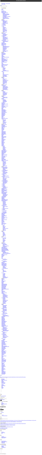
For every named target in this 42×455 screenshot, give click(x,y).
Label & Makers (3, 368)
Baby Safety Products (5, 23)
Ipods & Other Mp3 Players (5, 199)
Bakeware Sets (3, 316)
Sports (2, 222)
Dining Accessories (5, 313)
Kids (2, 404)
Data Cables (3, 157)
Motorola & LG (4, 147)
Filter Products (1, 409)
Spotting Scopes (5, 204)
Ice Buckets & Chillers (5, 300)
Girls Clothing (4, 238)
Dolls (3, 26)
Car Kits (2, 155)
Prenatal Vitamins (4, 131)
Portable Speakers (4, 196)
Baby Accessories (4, 44)
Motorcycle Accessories (4, 254)
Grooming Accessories (5, 89)
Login (2, 4)
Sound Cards (4, 164)
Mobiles (3, 135)
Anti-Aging (3, 98)
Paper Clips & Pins (4, 361)
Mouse (3, 185)
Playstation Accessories (4, 189)
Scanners (4, 171)
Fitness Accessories (5, 268)
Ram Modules (4, 162)
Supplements (3, 114)
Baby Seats (4, 29)
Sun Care (3, 107)
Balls (3, 270)
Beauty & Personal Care (4, 65)
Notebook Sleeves (5, 182)
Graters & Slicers (3, 322)
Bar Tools (4, 302)
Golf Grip (4, 275)
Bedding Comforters (5, 328)
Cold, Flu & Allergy (4, 111)
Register (4, 4)
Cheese (4, 245)
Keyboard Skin (4, 179)
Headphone (3, 198)
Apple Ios (3, 141)
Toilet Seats (4, 337)
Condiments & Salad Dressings (5, 250)
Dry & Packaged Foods (4, 248)
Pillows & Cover (5, 329)
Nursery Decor (4, 51)
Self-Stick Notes (3, 369)
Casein (3, 121)
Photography (3, 214)
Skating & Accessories (4, 285)
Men (2, 224)
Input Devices (3, 176)
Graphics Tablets (5, 178)
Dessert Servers (5, 310)
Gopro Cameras (4, 211)
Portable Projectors (5, 172)
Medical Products (4, 133)
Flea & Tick (3, 262)
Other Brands (4, 149)
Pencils (2, 356)
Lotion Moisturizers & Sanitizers (6, 16)
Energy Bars (3, 128)
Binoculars (4, 201)
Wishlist (2, 384)
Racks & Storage (5, 301)
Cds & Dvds (3, 221)
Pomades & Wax (5, 82)
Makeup (2, 71)
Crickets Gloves (5, 271)
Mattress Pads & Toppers (6, 330)
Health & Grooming (5, 15)
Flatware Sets (4, 306)
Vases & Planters (4, 344)
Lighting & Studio (3, 213)
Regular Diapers (5, 35)
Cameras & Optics (4, 139)
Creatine (2, 127)
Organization (3, 56)
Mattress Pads (4, 21)
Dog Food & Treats (5, 259)
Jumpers (4, 28)
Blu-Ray (2, 256)
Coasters (4, 299)
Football (2, 279)
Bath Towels (3, 340)
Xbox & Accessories (4, 190)
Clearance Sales (3, 385)
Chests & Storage (5, 305)
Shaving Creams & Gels (5, 87)
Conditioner (4, 68)
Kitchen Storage (3, 291)
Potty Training (4, 39)
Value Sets (4, 95)
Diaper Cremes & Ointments (6, 14)
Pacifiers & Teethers (5, 38)
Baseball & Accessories (4, 284)
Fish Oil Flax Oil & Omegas (5, 118)
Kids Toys (3, 45)
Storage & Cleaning (4, 348)
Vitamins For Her (4, 112)
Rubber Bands (3, 362)
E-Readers (3, 144)
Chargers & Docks (4, 159)
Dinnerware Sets (5, 312)
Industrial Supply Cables (5, 252)
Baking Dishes (3, 319)
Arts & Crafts (3, 52)
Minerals (3, 116)
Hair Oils (4, 69)
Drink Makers (4, 303)
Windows (3, 145)
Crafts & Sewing (3, 53)
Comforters (3, 326)
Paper (2, 63)
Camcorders (3, 140)
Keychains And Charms (5, 228)
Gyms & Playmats (5, 30)
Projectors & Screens (5, 194)
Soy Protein (4, 122)
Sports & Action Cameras (4, 217)
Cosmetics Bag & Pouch (5, 74)
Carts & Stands (3, 365)
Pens (2, 355)
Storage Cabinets (4, 366)
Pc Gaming (3, 191)
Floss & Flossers (5, 101)
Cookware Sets (4, 294)
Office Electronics (4, 353)
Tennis (2, 280)
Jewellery (4, 227)
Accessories (4, 173)
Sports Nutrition (3, 109)
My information (3, 432)
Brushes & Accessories (5, 80)
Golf (2, 272)
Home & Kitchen (3, 287)
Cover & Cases (3, 156)
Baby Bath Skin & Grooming (5, 12)
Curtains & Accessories (5, 336)
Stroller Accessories (5, 41)
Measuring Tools (3, 324)
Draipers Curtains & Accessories (5, 346)
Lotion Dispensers (5, 335)
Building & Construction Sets (6, 46)
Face (3, 72)
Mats (2, 338)
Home (2, 402)
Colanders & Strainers (5, 295)
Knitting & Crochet (4, 59)
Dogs (2, 258)
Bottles (4, 36)
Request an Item (3, 3)
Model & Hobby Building (4, 60)
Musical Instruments (4, 223)
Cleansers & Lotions (5, 86)
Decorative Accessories (4, 341)
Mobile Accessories (4, 136)
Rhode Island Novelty (4, 415)
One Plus (4, 148)
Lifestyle (3, 403)
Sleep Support (3, 113)
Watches (4, 233)
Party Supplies (3, 342)
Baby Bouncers (4, 27)
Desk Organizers (3, 372)
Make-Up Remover (5, 76)
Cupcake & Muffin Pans (4, 321)
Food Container (3, 347)
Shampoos (4, 67)
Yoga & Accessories (4, 286)
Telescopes (4, 203)
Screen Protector (3, 150)
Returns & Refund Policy (4, 441)
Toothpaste (4, 99)
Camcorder (3, 216)
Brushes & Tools (5, 75)
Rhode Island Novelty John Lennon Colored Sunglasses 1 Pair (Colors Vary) (11, 421)
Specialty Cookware (5, 296)
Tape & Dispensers (4, 360)
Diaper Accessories (5, 34)
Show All (3, 19)
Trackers (4, 266)
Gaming (2, 138)
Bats (3, 269)
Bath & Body (3, 102)
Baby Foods (3, 42)
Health (2, 108)
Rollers (4, 83)
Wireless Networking (5, 170)
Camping (3, 283)
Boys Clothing (4, 237)
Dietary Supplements (4, 110)
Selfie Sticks (3, 153)
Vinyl (2, 257)
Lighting (2, 367)
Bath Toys (4, 13)
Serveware (3, 308)
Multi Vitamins (3, 115)
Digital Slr (4, 209)
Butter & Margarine (5, 244)
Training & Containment (4, 264)
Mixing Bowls (3, 323)
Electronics (3, 134)
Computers (3, 137)
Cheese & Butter (3, 243)
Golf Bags (4, 274)
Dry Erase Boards (4, 373)
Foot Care (3, 105)
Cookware (3, 293)
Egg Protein (4, 120)
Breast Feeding (4, 37)
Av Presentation (3, 215)
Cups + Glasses (3, 297)
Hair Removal (3, 106)
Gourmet (3, 220)
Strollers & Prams (4, 40)
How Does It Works (4, 445)
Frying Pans (4, 314)
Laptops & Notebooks (5, 181)
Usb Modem (4, 169)
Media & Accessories (4, 192)
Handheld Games (5, 48)
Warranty (3, 446)
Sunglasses (4, 226)
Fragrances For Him (5, 97)
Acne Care (4, 91)
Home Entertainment (4, 193)
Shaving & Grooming (4, 85)
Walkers (4, 31)
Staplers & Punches (4, 359)
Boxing (2, 282)
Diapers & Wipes (3, 33)
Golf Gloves (4, 276)
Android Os (3, 143)
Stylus (3, 177)
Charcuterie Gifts (5, 246)
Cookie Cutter (3, 318)
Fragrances (3, 96)
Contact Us (3, 436)
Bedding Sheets (5, 332)
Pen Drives (4, 186)
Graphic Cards (4, 163)
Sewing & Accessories (4, 292)
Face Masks (3, 255)
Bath (2, 290)
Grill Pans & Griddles (5, 315)
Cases (3, 207)
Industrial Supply (3, 251)
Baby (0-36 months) (4, 11)
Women (2, 231)
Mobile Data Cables (4, 151)
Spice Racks (3, 349)
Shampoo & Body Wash (5, 17)
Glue (2, 62)
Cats (2, 260)
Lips (3, 73)
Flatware (3, 304)
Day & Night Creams (5, 92)
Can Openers (3, 320)
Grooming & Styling (5, 88)
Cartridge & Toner (4, 371)
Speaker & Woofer (5, 195)
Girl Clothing (4, 25)
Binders (2, 370)
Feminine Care (3, 103)
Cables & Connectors (5, 167)
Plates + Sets (3, 311)
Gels (3, 78)
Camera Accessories (4, 205)
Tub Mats (4, 339)
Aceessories (4, 183)
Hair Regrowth (4, 70)
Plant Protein (4, 123)
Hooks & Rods (4, 334)
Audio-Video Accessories (4, 200)
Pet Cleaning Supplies (4, 263)
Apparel (4, 225)
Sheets (2, 331)
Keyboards (3, 158)
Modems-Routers (5, 168)
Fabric (2, 57)
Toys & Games (3, 54)
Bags (3, 232)
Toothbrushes (4, 100)
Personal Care (3, 66)
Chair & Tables (3, 364)
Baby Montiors (4, 22)
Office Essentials (4, 352)
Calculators (3, 363)
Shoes (3, 235)
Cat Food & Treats (5, 261)
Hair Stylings (3, 77)
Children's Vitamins (4, 43)
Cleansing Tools (5, 94)
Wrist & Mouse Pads (5, 180)
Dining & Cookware (4, 288)
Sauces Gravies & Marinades (5, 249)
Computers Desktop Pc (4, 188)
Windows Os (3, 142)
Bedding (3, 289)
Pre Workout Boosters (4, 126)
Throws (4, 333)
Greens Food (3, 117)
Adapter (4, 165)
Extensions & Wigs (5, 81)
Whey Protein (4, 119)
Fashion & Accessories (4, 219)
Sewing (2, 55)
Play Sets (4, 50)
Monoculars (4, 202)
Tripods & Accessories (5, 208)
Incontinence (3, 104)
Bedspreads (4, 327)
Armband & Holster (4, 152)
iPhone (3, 146)
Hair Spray (4, 79)
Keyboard (4, 184)
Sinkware (3, 350)
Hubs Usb (4, 175)
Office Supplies (3, 351)
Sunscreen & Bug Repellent (6, 18)
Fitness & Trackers (4, 265)
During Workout (3, 125)
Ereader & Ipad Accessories (5, 160)
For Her (2, 130)
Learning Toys (4, 49)
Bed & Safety (3, 20)
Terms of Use (3, 442)
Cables (3, 174)
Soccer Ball (3, 281)
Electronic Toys (4, 47)
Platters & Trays (5, 309)
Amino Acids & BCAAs (4, 124)
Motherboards (4, 161)
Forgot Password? (2, 399)
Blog (2, 386)
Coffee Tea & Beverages (4, 247)
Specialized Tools (4, 325)
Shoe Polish (4, 230)
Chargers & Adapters (5, 206)
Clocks (2, 345)
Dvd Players (3, 197)
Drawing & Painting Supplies (5, 64)
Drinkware (4, 298)
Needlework (3, 58)
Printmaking (3, 61)
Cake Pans (3, 317)
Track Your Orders (8, 3)
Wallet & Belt (4, 229)
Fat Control (3, 129)
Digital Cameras (5, 210)
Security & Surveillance (4, 212)
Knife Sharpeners (5, 307)
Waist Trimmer (4, 267)
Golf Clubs (4, 273)
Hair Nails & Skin (3, 132)
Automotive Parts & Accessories (6, 253)
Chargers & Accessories (4, 154)
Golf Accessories (5, 277)
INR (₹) (2, 388)
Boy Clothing (4, 24)
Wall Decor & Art (3, 343)
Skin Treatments (5, 93)
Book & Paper (3, 358)
